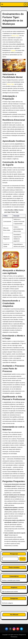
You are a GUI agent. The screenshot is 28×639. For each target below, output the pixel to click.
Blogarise (21, 634)
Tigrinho (13, 50)
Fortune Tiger (15, 35)
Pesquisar (14, 554)
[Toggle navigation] (2, 4)
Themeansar (14, 636)
